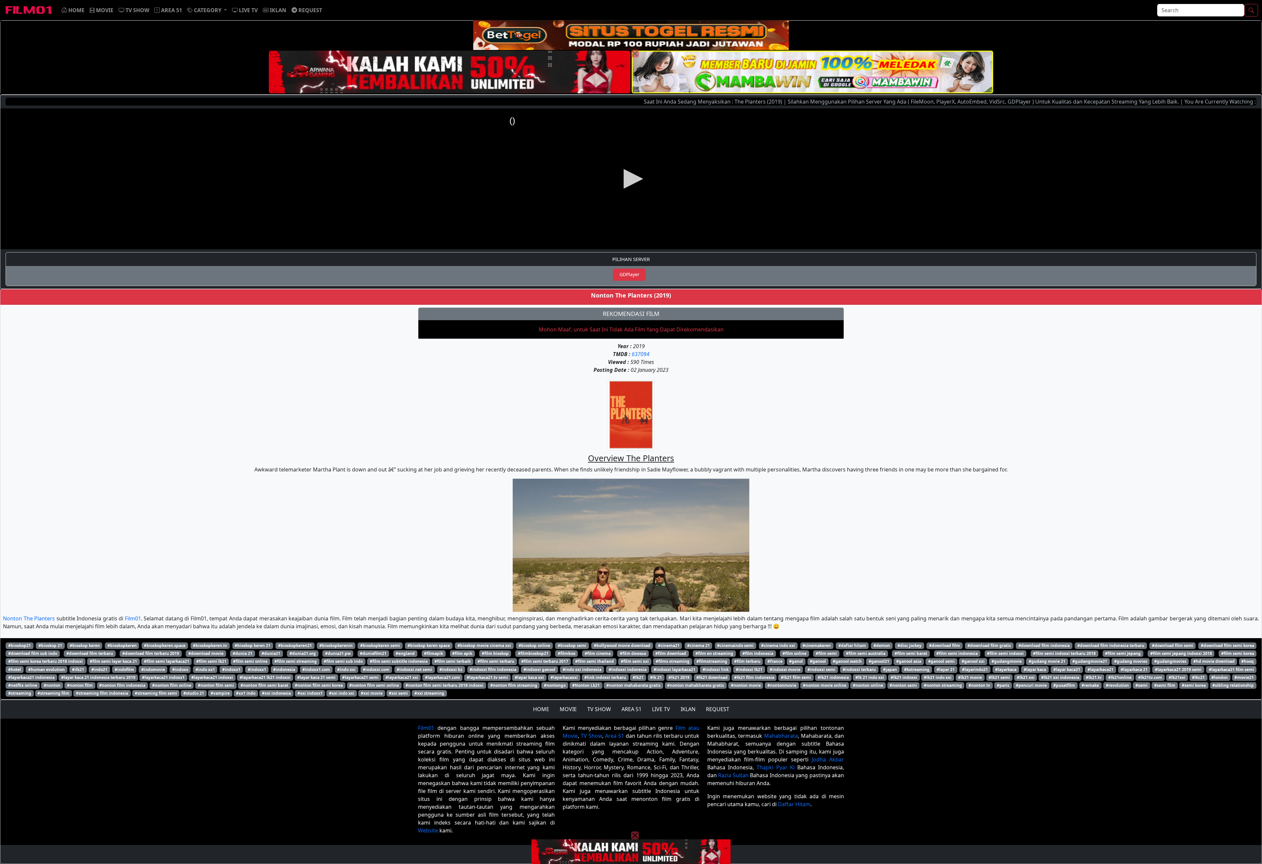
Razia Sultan (733, 775)
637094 (640, 354)
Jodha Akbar (828, 759)
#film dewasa (633, 653)
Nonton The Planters (29, 618)
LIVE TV (661, 709)
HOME (541, 709)
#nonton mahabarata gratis (633, 685)
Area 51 (614, 735)
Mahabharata (781, 735)
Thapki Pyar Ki (775, 767)
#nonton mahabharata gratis (695, 685)
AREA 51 (631, 709)
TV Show (591, 735)
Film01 (133, 618)
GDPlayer (629, 274)
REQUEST (717, 709)
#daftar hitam (852, 645)
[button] (207, 10)
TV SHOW (599, 709)
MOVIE (568, 709)
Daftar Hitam (794, 804)
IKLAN (688, 709)
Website (428, 830)
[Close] (635, 54)
